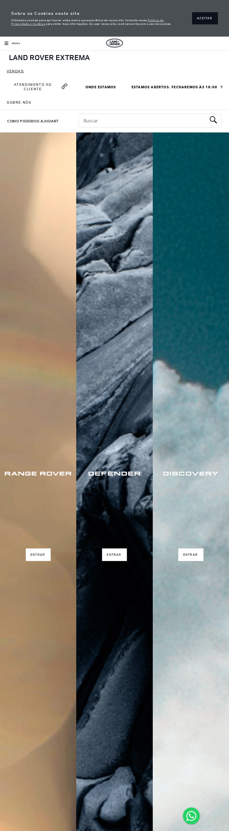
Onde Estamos (103, 87)
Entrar (37, 554)
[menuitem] (15, 71)
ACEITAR (204, 18)
